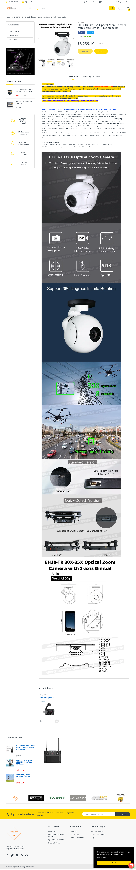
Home (8, 17)
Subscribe (122, 814)
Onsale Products (14, 737)
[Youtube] (26, 855)
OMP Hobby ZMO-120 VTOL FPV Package (24, 776)
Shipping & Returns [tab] (91, 76)
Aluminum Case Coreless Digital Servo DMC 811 (25, 90)
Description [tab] (73, 76)
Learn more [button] (101, 857)
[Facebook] (7, 855)
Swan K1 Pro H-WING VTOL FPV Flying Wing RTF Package (24, 762)
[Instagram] (17, 855)
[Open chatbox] (131, 866)
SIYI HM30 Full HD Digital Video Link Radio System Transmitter (25, 747)
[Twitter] (12, 855)
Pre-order (101, 51)
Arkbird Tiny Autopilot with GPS (24, 103)
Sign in (128, 2)
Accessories (13, 39)
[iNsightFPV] (12, 8)
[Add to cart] (57, 721)
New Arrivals (13, 35)
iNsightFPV (81, 22)
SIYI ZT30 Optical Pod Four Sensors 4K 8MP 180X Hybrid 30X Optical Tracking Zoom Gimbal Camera (49, 698)
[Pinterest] (22, 855)
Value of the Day (14, 31)
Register (121, 2)
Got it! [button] (114, 863)
